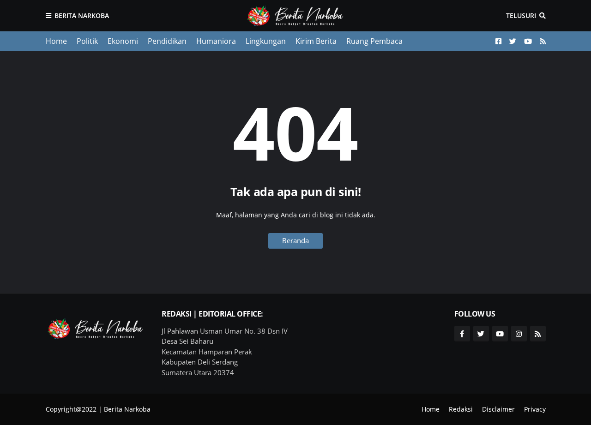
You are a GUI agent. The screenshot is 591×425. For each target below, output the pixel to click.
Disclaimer (498, 409)
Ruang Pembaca (374, 41)
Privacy (535, 409)
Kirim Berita (316, 41)
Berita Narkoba (81, 15)
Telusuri (521, 15)
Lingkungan (266, 41)
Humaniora (216, 41)
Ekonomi (123, 41)
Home (56, 41)
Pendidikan (167, 41)
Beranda (295, 240)
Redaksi (461, 409)
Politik (87, 41)
